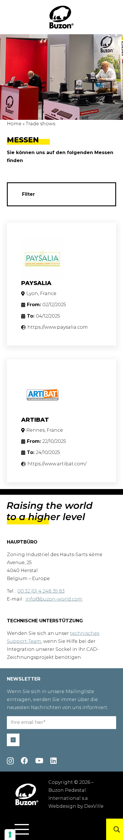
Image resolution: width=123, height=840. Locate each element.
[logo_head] (61, 17)
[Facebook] (24, 760)
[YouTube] (39, 760)
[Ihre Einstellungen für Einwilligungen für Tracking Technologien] (10, 834)
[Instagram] (10, 761)
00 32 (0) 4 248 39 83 (41, 591)
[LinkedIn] (53, 760)
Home (14, 123)
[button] (22, 829)
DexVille (94, 806)
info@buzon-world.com (53, 599)
